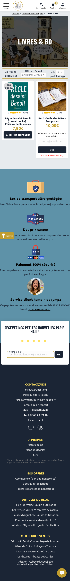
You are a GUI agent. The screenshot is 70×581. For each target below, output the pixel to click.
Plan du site (23, 564)
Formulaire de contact (35, 404)
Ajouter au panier (18, 135)
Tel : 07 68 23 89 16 (36, 415)
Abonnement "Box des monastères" (35, 478)
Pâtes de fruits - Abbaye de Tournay (35, 546)
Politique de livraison (35, 394)
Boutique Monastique (35, 483)
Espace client (35, 420)
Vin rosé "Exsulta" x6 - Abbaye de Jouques (35, 541)
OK (52, 150)
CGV (35, 454)
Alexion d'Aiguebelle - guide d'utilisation (35, 525)
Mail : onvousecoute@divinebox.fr (36, 399)
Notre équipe (35, 444)
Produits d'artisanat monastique (35, 488)
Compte (63, 8)
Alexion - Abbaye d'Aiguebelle (36, 561)
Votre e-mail (15, 351)
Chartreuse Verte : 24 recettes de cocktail (35, 509)
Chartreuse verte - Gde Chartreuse (35, 551)
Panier (53, 5)
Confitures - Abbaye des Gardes (36, 556)
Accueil (16, 13)
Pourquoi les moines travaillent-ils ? (35, 519)
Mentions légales (35, 449)
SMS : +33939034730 (35, 410)
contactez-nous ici (39, 309)
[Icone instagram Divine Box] (40, 427)
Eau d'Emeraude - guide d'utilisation (36, 504)
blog (45, 499)
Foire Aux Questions (35, 389)
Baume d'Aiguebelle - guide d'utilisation (36, 514)
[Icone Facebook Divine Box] (31, 427)
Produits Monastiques (32, 13)
